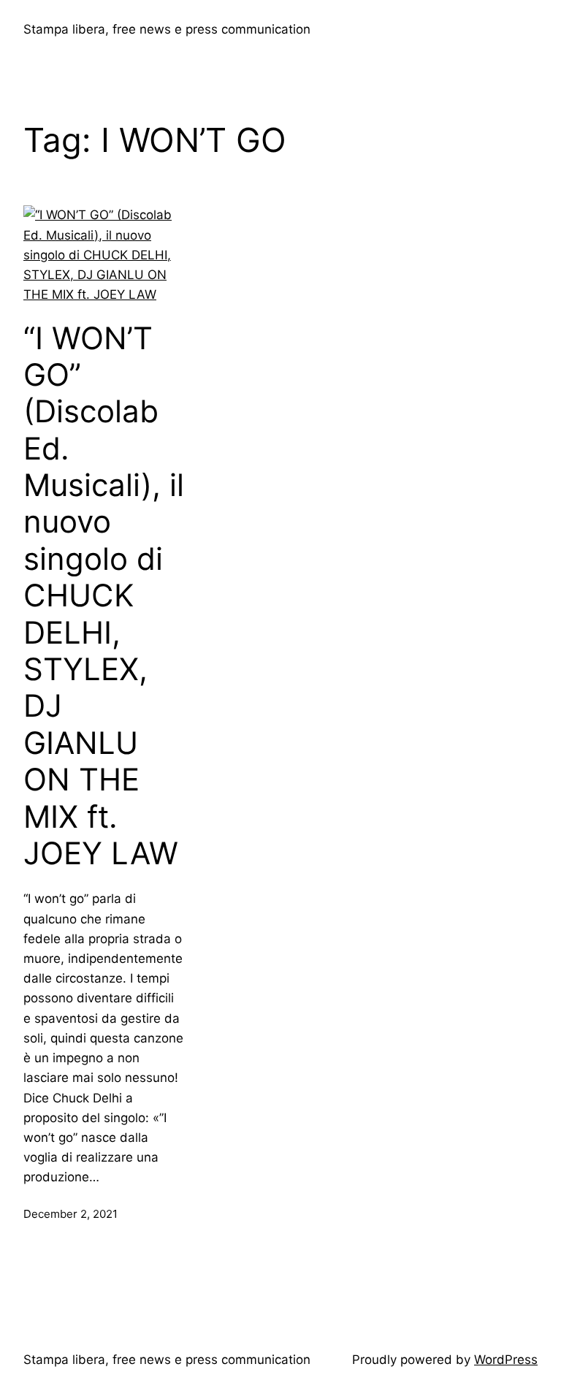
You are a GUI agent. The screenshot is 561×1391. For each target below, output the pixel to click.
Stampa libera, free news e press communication (166, 29)
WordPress (506, 1359)
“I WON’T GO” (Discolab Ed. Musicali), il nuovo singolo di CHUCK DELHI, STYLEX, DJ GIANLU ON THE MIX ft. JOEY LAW (103, 596)
